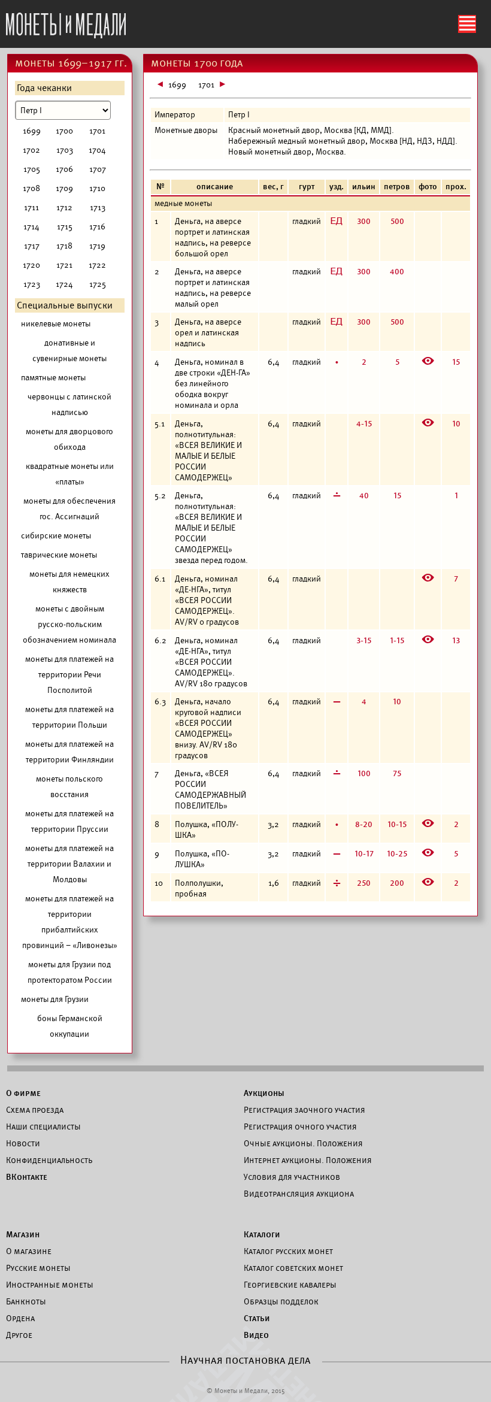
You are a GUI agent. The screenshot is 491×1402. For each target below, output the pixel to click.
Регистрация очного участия (300, 1126)
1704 (97, 150)
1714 (31, 227)
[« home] (66, 22)
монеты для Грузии (55, 999)
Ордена (20, 1318)
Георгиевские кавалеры (290, 1284)
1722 (97, 265)
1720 (31, 265)
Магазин (23, 1234)
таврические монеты (59, 555)
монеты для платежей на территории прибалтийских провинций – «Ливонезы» (69, 922)
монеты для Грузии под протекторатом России (70, 972)
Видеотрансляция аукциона (299, 1193)
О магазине (28, 1251)
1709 (64, 188)
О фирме (23, 1093)
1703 (64, 150)
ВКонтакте (26, 1177)
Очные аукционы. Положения (303, 1143)
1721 (64, 265)
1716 (97, 227)
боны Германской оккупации (69, 1026)
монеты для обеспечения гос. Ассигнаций (69, 509)
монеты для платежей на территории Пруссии (69, 821)
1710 (97, 188)
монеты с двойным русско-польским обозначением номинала (69, 624)
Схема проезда (34, 1110)
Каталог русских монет (288, 1251)
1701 (97, 131)
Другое (19, 1335)
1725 (97, 284)
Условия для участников (292, 1177)
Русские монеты (38, 1268)
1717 (32, 246)
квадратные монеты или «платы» (70, 474)
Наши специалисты (43, 1126)
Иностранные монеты (49, 1284)
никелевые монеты (55, 324)
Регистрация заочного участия (304, 1110)
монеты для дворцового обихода (69, 439)
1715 (64, 227)
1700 (64, 131)
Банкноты (26, 1301)
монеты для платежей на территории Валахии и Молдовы (69, 864)
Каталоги (262, 1234)
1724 (64, 284)
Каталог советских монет (293, 1268)
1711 (31, 207)
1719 (97, 246)
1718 (64, 246)
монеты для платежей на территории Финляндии (69, 752)
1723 (31, 284)
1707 (97, 169)
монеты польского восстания (69, 787)
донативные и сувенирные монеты (69, 351)
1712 (64, 207)
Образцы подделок (281, 1301)
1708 (31, 188)
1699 (32, 131)
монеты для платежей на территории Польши (69, 717)
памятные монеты (53, 378)
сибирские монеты (56, 536)
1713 (97, 207)
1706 (64, 169)
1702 (31, 150)
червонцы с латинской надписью (69, 404)
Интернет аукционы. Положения (308, 1160)
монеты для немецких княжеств (69, 582)
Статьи (257, 1318)
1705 (31, 169)
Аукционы (264, 1093)
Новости (23, 1143)
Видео (256, 1335)
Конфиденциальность (49, 1160)
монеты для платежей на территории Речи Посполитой (69, 674)
